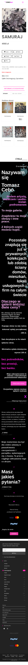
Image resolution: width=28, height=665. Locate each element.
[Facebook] (4, 629)
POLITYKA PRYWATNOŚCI (9, 557)
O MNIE (4, 617)
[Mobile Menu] (23, 2)
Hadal (5, 572)
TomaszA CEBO (6, 434)
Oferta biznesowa (7, 610)
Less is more (7, 582)
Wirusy (5, 598)
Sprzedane (19, 78)
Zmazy (5, 600)
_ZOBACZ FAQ (6, 487)
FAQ (3, 620)
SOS (5, 591)
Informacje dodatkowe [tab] (14, 89)
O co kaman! (5, 612)
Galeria (4, 605)
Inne (5, 577)
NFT (3, 607)
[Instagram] (7, 629)
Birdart (5, 568)
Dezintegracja (10, 78)
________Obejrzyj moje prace (16, 401)
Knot (5, 579)
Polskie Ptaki (7, 588)
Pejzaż (5, 586)
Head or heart (7, 575)
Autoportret (7, 566)
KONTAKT (5, 622)
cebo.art (23, 403)
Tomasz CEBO (6, 489)
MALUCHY (5, 615)
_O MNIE (4, 433)
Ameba (5, 563)
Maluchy (6, 584)
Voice (5, 595)
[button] (24, 10)
